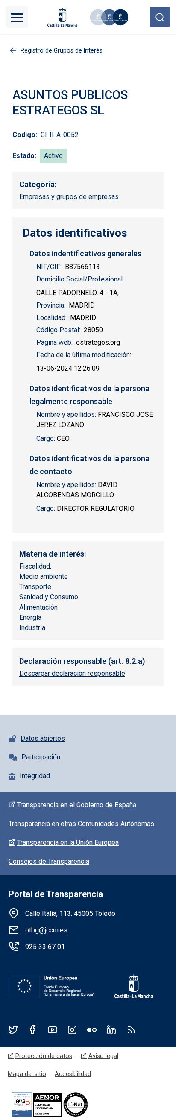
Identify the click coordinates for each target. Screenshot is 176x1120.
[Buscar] (160, 16)
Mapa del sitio (27, 1073)
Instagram (72, 1029)
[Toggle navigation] (17, 17)
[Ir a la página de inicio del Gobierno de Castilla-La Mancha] (61, 17)
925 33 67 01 (45, 947)
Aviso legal (103, 1056)
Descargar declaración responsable (72, 673)
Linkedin (111, 1029)
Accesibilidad (73, 1073)
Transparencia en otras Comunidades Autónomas (81, 824)
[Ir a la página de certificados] (64, 1104)
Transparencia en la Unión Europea (68, 843)
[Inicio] (108, 17)
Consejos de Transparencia (49, 861)
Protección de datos (43, 1056)
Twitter (13, 1029)
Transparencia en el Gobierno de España (76, 805)
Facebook (33, 1029)
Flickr (92, 1029)
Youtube (52, 1029)
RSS (131, 1029)
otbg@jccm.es (46, 930)
